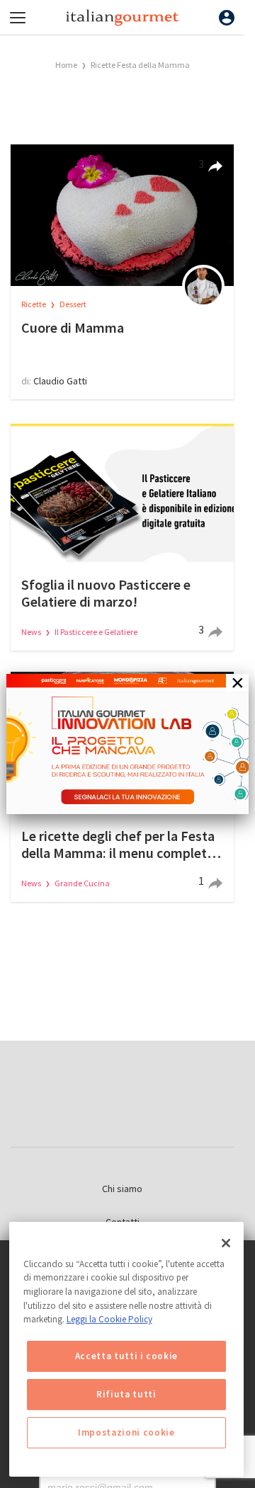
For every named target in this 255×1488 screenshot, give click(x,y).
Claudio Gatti (60, 380)
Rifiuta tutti (126, 1394)
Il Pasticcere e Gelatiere (96, 631)
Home (66, 64)
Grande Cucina (82, 883)
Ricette (34, 304)
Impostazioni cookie (126, 1432)
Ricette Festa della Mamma (140, 64)
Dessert (73, 304)
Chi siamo (122, 1188)
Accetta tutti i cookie (126, 1356)
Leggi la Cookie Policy (109, 1319)
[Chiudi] (226, 1243)
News (31, 631)
